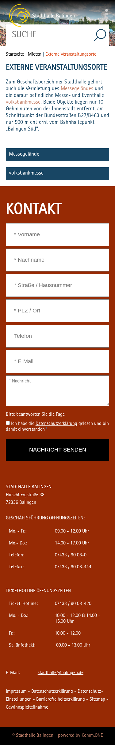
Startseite (15, 54)
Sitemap (97, 699)
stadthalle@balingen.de (60, 673)
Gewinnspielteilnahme (27, 707)
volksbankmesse (23, 102)
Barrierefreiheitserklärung (60, 699)
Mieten (34, 54)
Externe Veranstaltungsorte (70, 54)
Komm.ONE (92, 735)
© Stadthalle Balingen (32, 735)
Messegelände (24, 154)
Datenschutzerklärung (52, 691)
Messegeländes (78, 89)
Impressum (16, 691)
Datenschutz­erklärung (56, 424)
